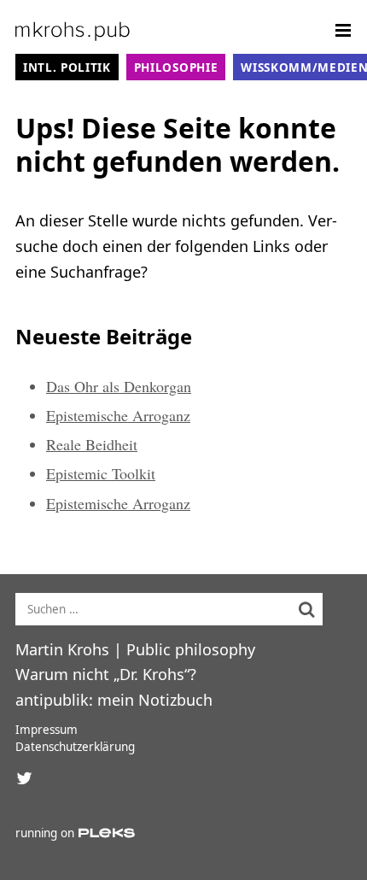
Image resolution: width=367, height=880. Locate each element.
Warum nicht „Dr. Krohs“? (105, 674)
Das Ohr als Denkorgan (118, 386)
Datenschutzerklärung (75, 746)
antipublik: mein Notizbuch (114, 699)
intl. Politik (67, 67)
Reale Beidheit (91, 444)
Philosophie (176, 67)
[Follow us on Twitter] (24, 778)
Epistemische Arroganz (118, 415)
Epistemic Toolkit (100, 473)
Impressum (46, 729)
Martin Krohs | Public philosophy (135, 649)
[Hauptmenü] (343, 30)
